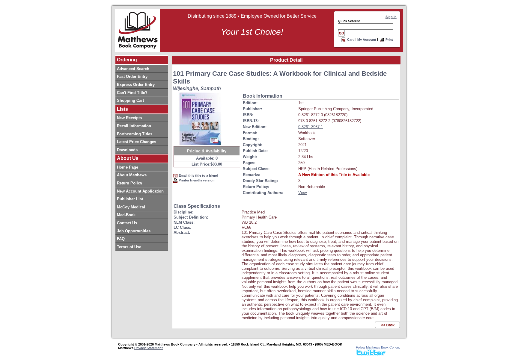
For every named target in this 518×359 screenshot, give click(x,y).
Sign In (391, 17)
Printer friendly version (196, 180)
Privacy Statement (148, 348)
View (302, 192)
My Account (366, 39)
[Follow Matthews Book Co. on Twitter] (371, 354)
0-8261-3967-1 (310, 127)
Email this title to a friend (198, 175)
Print (389, 39)
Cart (350, 39)
